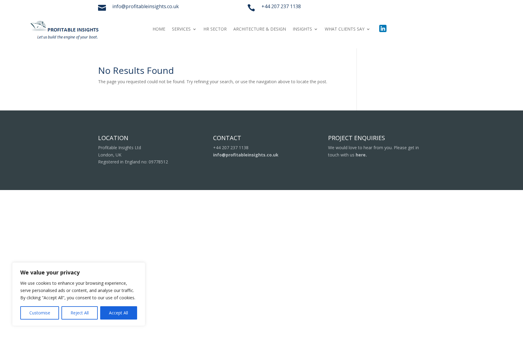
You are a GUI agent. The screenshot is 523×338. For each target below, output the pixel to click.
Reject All (80, 313)
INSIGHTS (302, 29)
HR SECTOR (215, 29)
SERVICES (181, 29)
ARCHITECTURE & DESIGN (259, 29)
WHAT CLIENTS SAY (344, 29)
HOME (159, 29)
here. (361, 155)
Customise (39, 313)
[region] (78, 294)
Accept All (118, 313)
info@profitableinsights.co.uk (245, 155)
